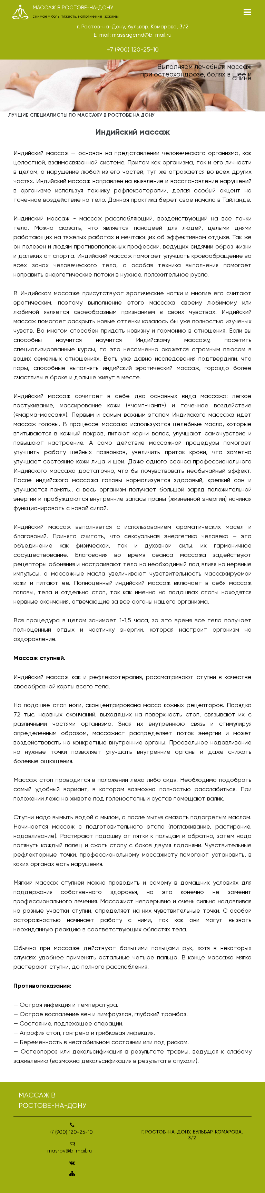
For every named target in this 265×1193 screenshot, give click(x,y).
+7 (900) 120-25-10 (133, 49)
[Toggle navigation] (247, 12)
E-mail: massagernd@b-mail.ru (132, 34)
